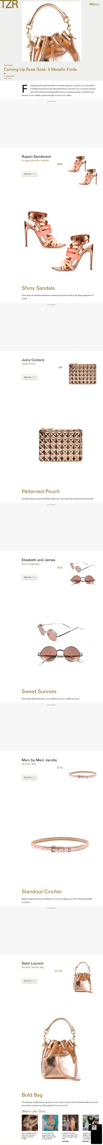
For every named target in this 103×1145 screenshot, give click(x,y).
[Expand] (93, 1126)
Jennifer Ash (10, 76)
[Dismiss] (99, 1126)
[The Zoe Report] (9, 4)
